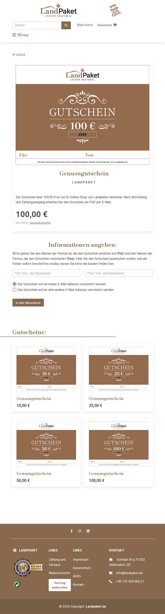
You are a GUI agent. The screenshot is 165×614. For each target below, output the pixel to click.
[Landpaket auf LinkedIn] (88, 531)
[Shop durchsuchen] (66, 25)
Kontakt (78, 585)
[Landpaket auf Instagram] (80, 531)
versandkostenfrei (40, 222)
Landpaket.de (96, 606)
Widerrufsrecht (59, 573)
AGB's (77, 576)
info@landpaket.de (129, 573)
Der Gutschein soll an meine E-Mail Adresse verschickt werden (62, 284)
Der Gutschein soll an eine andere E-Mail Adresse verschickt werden (66, 290)
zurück (20, 55)
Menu (22, 34)
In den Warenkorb (28, 303)
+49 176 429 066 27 (130, 581)
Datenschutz (82, 568)
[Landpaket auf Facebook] (72, 531)
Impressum (81, 559)
